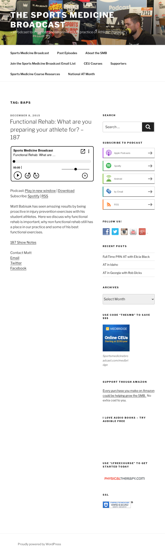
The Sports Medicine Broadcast (62, 19)
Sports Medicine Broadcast (29, 53)
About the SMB (96, 53)
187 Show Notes (23, 242)
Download (66, 191)
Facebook (18, 268)
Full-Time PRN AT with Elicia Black (126, 256)
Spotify (33, 196)
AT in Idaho (110, 264)
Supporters (118, 63)
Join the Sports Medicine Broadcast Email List (43, 63)
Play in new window (40, 191)
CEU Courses (93, 63)
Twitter (16, 263)
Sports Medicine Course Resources (35, 74)
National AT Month (81, 74)
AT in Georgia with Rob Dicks (122, 273)
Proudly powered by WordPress (39, 544)
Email (14, 258)
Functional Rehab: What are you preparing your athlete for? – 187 (51, 129)
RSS (44, 196)
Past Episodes (67, 53)
